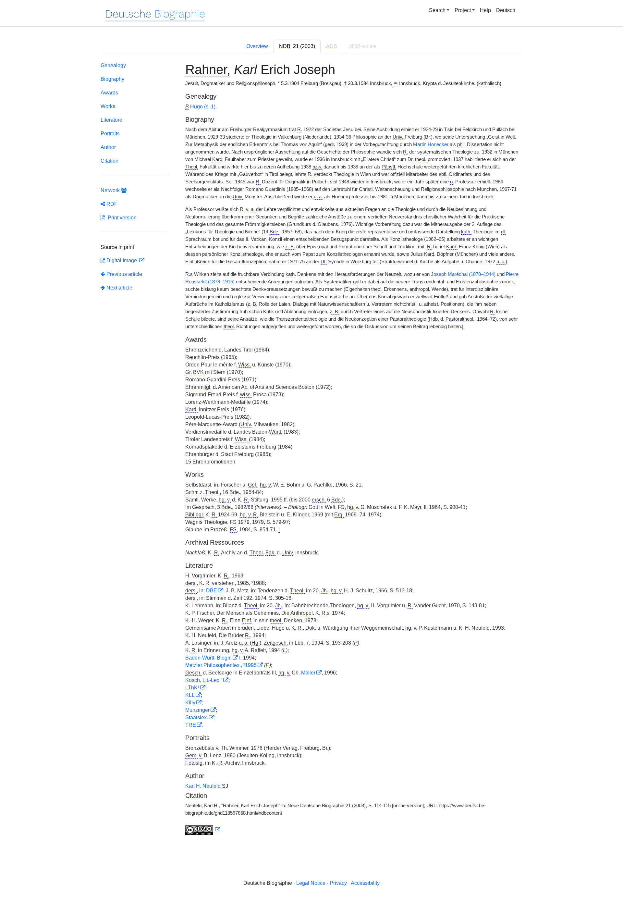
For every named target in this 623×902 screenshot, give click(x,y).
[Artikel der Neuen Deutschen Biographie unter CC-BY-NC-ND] (202, 829)
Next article (118, 287)
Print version (121, 217)
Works (108, 106)
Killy (190, 702)
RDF (111, 204)
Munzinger (197, 710)
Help (485, 10)
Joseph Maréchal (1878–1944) (463, 274)
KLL (190, 695)
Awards (109, 92)
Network (111, 190)
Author (108, 147)
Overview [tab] (257, 46)
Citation (109, 161)
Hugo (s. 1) (202, 106)
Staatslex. (196, 717)
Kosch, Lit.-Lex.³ (203, 680)
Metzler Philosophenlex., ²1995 (221, 665)
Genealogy (113, 65)
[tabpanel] (311, 450)
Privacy (338, 883)
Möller (308, 672)
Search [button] (437, 10)
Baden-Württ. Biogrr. (208, 658)
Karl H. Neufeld (203, 786)
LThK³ (192, 687)
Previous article (124, 274)
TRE (190, 725)
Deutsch (505, 10)
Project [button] (463, 10)
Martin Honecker (430, 144)
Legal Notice (310, 883)
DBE (211, 590)
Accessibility (365, 883)
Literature (111, 120)
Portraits (110, 133)
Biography (112, 79)
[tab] (297, 46)
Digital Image (121, 260)
